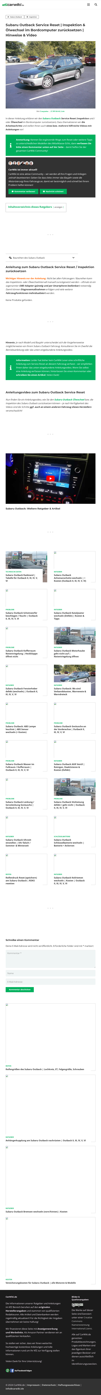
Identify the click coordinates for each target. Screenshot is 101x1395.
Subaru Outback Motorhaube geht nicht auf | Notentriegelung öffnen (69, 653)
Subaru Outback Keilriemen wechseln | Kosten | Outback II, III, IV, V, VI (69, 880)
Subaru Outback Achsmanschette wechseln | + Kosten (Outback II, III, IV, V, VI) (70, 578)
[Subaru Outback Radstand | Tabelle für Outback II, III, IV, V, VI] (26, 552)
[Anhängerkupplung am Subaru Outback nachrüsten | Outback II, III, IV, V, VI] (50, 1076)
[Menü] (88, 4)
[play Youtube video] (50, 478)
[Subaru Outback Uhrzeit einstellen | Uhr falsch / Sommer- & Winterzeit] (26, 817)
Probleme (10, 609)
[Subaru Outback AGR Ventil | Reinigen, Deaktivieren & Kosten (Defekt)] (74, 742)
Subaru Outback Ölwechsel (69, 399)
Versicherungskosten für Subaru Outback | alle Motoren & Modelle (41, 1282)
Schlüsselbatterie (62, 836)
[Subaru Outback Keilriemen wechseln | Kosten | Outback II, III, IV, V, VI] (74, 855)
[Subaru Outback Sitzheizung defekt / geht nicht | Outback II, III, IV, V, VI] (74, 779)
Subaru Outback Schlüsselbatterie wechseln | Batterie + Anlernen (69, 842)
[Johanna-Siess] (27, 163)
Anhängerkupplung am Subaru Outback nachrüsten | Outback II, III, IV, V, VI (46, 1140)
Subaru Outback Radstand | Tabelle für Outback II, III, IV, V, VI (22, 578)
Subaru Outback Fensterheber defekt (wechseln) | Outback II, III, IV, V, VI (22, 691)
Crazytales (44, 111)
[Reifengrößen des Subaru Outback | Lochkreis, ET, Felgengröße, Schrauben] (50, 1005)
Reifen (8, 874)
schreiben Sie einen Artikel (31, 374)
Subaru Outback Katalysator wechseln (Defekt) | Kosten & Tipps (69, 615)
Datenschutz (49, 1384)
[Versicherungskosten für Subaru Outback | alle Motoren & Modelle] (50, 1218)
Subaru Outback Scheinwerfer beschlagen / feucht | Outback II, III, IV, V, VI (22, 615)
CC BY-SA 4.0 (55, 111)
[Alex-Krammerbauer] (31, 163)
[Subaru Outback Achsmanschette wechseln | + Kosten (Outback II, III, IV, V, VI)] (74, 552)
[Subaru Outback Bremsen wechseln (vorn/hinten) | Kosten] (50, 1147)
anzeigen (58, 207)
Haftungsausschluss (69, 1384)
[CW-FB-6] (19, 1370)
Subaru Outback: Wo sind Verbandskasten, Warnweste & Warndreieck (70, 691)
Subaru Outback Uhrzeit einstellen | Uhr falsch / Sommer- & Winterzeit (18, 842)
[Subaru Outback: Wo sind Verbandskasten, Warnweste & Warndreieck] (74, 666)
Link (62, 111)
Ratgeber (58, 572)
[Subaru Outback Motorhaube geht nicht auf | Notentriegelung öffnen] (74, 628)
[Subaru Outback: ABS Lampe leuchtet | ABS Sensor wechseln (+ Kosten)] (26, 704)
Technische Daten (13, 572)
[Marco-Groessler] (23, 163)
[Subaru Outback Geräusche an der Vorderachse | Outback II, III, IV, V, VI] (74, 704)
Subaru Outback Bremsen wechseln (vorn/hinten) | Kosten (36, 1211)
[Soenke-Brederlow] (14, 163)
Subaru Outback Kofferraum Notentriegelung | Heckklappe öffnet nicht (21, 653)
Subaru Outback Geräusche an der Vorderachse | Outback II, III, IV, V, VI (70, 729)
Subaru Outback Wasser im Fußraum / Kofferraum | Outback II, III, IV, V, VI (20, 767)
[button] (96, 4)
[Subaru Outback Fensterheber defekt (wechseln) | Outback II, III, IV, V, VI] (26, 666)
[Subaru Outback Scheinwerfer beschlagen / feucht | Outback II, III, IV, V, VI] (26, 590)
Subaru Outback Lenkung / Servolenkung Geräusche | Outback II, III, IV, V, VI (20, 805)
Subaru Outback (52, 118)
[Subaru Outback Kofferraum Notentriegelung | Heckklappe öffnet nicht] (26, 628)
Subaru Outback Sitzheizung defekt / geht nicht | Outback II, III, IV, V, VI (69, 805)
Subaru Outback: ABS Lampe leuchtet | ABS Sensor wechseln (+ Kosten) (21, 729)
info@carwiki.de (15, 1388)
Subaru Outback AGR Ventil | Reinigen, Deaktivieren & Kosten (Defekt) (69, 767)
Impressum (33, 1384)
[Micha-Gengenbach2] (19, 163)
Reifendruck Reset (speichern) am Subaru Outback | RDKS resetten (21, 880)
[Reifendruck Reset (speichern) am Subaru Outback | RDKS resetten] (26, 855)
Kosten (9, 1279)
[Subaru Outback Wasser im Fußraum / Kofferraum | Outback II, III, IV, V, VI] (26, 742)
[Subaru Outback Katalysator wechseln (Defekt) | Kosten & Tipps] (74, 590)
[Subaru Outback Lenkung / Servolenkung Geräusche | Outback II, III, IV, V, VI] (26, 779)
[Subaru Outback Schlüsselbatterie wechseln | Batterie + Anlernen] (74, 817)
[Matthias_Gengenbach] (10, 163)
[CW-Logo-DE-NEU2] (13, 4)
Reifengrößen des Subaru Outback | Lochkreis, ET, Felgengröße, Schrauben (45, 1069)
